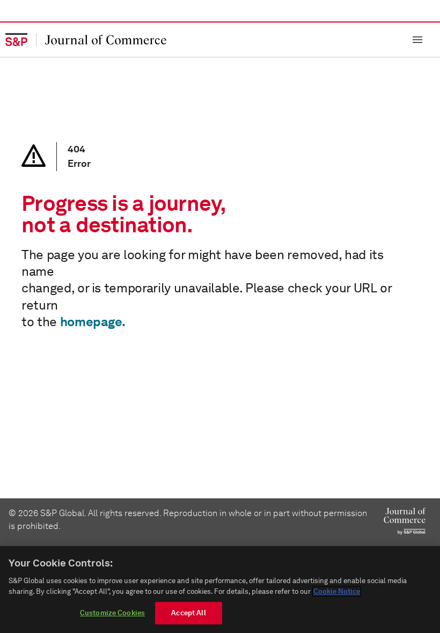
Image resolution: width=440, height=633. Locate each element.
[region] (220, 589)
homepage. (93, 321)
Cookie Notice (336, 591)
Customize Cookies (112, 613)
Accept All (188, 613)
